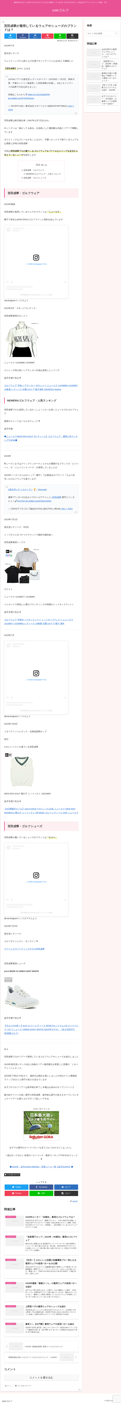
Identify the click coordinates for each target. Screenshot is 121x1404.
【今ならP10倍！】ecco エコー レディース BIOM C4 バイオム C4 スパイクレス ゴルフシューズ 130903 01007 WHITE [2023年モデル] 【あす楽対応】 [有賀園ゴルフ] (41, 1029)
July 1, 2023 (67, 509)
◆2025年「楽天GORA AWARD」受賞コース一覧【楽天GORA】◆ (41, 1167)
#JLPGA (21, 501)
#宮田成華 (56, 497)
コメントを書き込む (41, 1377)
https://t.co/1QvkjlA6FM (39, 94)
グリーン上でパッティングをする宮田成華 (24, 949)
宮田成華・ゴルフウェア (34, 170)
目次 (38, 165)
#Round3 (42, 489)
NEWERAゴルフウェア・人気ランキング (43, 174)
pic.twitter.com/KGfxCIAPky (38, 501)
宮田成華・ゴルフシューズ (35, 178)
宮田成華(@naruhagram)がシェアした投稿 (36, 295)
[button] (116, 33)
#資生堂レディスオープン (20, 489)
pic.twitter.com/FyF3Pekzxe (21, 98)
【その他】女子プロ (13, 1175)
